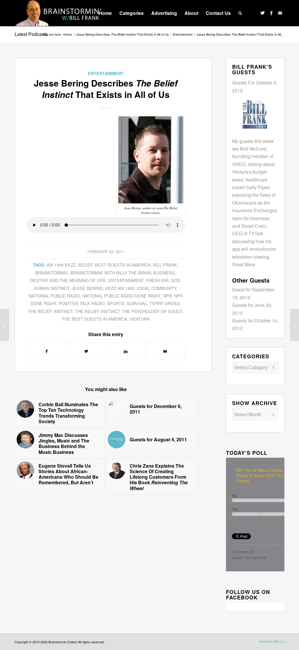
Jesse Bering (87, 288)
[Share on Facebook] (46, 351)
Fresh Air (157, 280)
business (164, 272)
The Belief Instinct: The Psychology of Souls (128, 311)
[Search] (240, 13)
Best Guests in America (123, 265)
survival (137, 303)
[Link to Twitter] (262, 12)
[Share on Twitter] (86, 351)
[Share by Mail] (165, 351)
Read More (243, 264)
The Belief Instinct (50, 311)
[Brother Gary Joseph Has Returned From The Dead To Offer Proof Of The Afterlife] (4, 325)
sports (115, 303)
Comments (243, 552)
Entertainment (106, 73)
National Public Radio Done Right (121, 296)
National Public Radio (54, 296)
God (175, 280)
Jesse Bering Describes (122, 34)
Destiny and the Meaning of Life (68, 280)
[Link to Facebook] (271, 12)
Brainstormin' (51, 272)
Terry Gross (165, 303)
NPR (167, 296)
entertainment (126, 280)
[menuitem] (105, 13)
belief (85, 265)
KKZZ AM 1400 (119, 288)
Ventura (140, 319)
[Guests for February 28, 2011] (294, 325)
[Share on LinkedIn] (125, 351)
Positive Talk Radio (82, 303)
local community (156, 288)
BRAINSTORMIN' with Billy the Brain (110, 272)
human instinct (51, 288)
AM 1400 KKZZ (61, 265)
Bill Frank (165, 265)
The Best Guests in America (94, 319)
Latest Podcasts (31, 34)
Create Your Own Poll (249, 558)
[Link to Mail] (280, 12)
